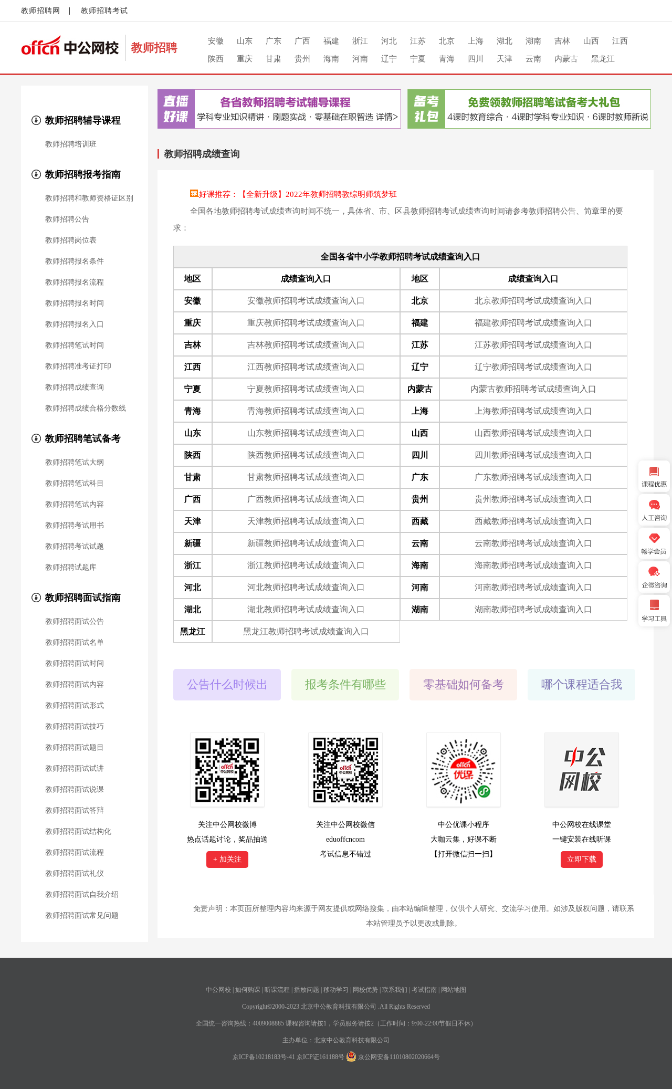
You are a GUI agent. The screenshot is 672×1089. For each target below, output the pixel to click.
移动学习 (336, 989)
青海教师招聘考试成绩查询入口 (306, 410)
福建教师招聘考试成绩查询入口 (533, 322)
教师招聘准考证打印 (78, 366)
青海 (447, 58)
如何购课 (247, 989)
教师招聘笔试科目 (74, 483)
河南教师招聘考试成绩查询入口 (533, 587)
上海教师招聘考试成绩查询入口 (533, 410)
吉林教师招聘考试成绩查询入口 (306, 344)
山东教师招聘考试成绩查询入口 (306, 432)
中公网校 (218, 989)
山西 (591, 41)
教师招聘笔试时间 (74, 345)
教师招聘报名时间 (74, 303)
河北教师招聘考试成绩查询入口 (306, 587)
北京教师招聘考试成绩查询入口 (533, 300)
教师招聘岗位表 (71, 240)
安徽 (216, 41)
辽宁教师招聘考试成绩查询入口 (533, 366)
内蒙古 (566, 58)
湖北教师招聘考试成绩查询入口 (306, 609)
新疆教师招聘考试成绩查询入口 (306, 543)
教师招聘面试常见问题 (82, 915)
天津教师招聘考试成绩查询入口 (306, 521)
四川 (476, 58)
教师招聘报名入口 (74, 324)
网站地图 (453, 989)
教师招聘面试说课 (74, 789)
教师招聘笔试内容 (74, 504)
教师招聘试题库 (71, 567)
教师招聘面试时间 (74, 663)
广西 (302, 41)
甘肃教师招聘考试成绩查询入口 (306, 477)
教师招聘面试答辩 (74, 810)
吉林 (562, 41)
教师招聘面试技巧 (74, 726)
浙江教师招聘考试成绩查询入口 (306, 565)
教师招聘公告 (67, 219)
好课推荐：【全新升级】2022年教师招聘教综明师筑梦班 (298, 194)
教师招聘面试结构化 (78, 831)
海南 (331, 58)
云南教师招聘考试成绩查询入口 (533, 543)
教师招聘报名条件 (74, 261)
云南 (533, 58)
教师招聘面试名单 (74, 642)
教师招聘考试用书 (74, 525)
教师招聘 (154, 47)
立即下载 (581, 859)
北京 (447, 41)
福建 (331, 41)
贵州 (302, 58)
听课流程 (277, 989)
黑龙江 (603, 58)
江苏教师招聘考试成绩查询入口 (533, 344)
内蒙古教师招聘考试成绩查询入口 (533, 388)
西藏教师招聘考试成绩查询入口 (533, 521)
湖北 (504, 41)
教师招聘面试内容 (74, 684)
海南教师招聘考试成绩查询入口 (533, 565)
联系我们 (394, 989)
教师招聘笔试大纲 (74, 462)
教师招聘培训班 (71, 144)
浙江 (360, 41)
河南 (360, 58)
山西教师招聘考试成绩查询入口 (533, 432)
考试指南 (424, 989)
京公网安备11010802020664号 (399, 1057)
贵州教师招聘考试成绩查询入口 (533, 499)
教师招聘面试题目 (74, 747)
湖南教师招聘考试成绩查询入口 (533, 609)
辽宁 (389, 58)
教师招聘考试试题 (74, 546)
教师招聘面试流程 (74, 852)
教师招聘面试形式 (74, 705)
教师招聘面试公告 (74, 621)
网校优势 (365, 989)
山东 (245, 41)
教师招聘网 (40, 11)
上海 (476, 41)
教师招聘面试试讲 (74, 768)
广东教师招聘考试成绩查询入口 (533, 477)
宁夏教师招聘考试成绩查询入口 (306, 388)
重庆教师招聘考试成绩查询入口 (306, 322)
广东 (273, 41)
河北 (389, 41)
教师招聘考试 (104, 11)
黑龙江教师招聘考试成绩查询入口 (306, 631)
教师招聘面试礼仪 (74, 873)
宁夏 (418, 58)
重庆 (245, 58)
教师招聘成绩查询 (74, 387)
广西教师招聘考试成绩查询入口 (306, 499)
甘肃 (273, 58)
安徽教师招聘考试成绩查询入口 (306, 300)
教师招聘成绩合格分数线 (85, 408)
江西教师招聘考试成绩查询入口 (306, 366)
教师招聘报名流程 (74, 282)
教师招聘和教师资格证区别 (89, 198)
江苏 (418, 41)
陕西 (216, 58)
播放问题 (306, 989)
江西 (620, 41)
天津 (504, 58)
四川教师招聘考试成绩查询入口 (533, 455)
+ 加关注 (227, 859)
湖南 (533, 41)
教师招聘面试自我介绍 (82, 894)
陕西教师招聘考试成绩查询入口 (306, 455)
